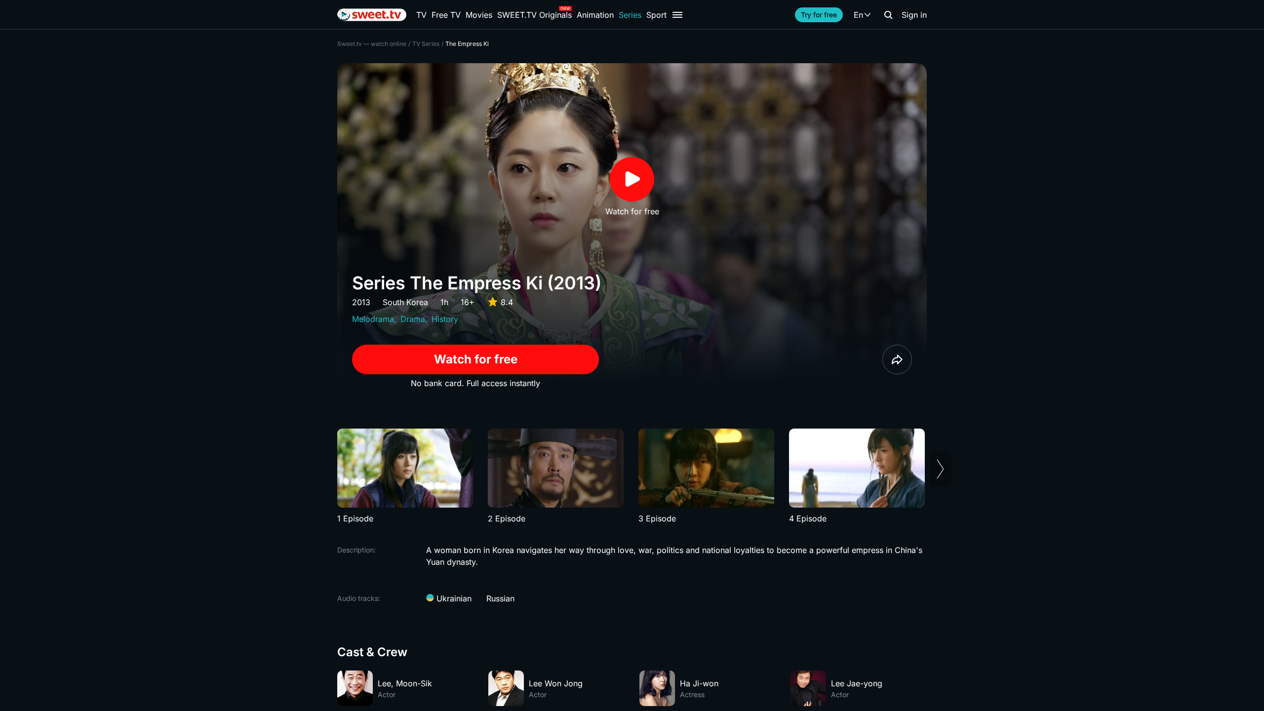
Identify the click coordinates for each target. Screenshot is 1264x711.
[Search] (888, 15)
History (445, 319)
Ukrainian (453, 598)
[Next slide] (940, 469)
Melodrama (373, 319)
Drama (412, 319)
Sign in (914, 15)
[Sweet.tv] (371, 14)
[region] (632, 476)
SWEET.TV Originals (534, 15)
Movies (479, 15)
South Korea (405, 302)
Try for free (819, 14)
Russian (500, 598)
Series (630, 15)
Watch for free (475, 359)
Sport (656, 15)
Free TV (446, 15)
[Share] (897, 359)
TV (421, 15)
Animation (595, 15)
